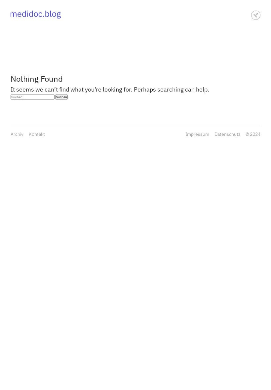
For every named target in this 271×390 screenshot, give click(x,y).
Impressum (197, 134)
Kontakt (37, 134)
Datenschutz (227, 134)
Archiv (17, 134)
